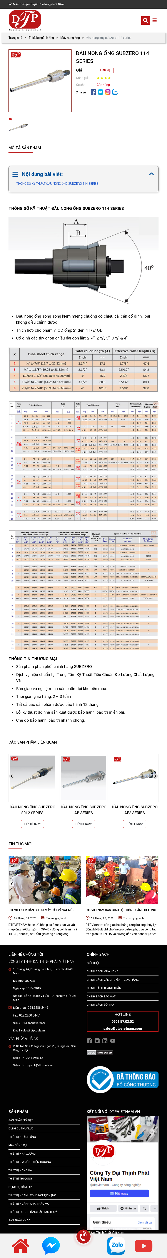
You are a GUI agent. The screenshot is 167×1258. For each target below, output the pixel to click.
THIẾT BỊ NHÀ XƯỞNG (22, 1153)
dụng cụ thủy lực (20, 1128)
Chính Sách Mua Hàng (103, 971)
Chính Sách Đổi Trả (100, 1004)
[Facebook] (93, 91)
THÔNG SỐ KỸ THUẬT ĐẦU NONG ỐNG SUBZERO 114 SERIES (57, 183)
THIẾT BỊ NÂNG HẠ (20, 1170)
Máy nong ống (70, 37)
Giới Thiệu (93, 963)
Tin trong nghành (56, 918)
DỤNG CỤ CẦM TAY (20, 1187)
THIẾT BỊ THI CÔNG (20, 1178)
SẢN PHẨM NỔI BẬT (20, 1120)
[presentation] (11, 776)
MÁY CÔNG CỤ (17, 1145)
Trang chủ (15, 37)
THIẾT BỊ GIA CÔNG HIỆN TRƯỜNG (29, 1161)
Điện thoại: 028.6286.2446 (30, 1007)
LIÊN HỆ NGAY (32, 824)
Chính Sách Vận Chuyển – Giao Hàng (113, 979)
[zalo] (115, 91)
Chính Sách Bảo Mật (101, 996)
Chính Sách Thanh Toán (104, 988)
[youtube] (143, 1245)
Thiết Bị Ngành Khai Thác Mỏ (28, 1203)
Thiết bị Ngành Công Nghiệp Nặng (32, 1195)
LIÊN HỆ (105, 70)
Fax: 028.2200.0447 (26, 1015)
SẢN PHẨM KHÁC (19, 1220)
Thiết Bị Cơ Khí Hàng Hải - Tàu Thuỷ (32, 1212)
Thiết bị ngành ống (41, 37)
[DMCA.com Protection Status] (100, 1052)
